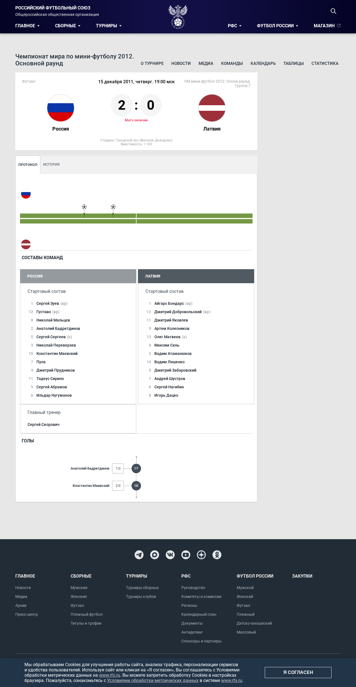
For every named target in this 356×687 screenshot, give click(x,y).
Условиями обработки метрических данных (153, 680)
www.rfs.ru (109, 675)
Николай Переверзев (56, 345)
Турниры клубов (141, 596)
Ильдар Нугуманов (54, 395)
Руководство (193, 587)
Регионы (189, 605)
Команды (232, 63)
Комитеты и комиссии (201, 596)
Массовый (246, 632)
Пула (41, 362)
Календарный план (198, 614)
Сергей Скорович (44, 424)
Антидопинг (192, 632)
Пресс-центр (26, 614)
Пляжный (245, 614)
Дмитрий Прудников (55, 370)
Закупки (302, 576)
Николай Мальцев (53, 320)
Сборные (65, 25)
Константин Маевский (57, 353)
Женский (245, 596)
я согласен (298, 672)
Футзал (77, 605)
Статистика (325, 63)
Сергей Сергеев (54, 337)
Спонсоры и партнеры (201, 641)
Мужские (79, 587)
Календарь (263, 63)
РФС (232, 25)
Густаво (48, 312)
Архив (20, 605)
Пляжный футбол (87, 614)
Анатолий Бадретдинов (58, 328)
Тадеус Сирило (50, 378)
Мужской (245, 587)
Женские (79, 596)
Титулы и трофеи (86, 623)
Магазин (324, 25)
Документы (192, 623)
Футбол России (275, 25)
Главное (25, 25)
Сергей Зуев (52, 303)
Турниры (106, 25)
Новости (181, 63)
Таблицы (293, 63)
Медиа (206, 63)
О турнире (152, 63)
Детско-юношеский (254, 623)
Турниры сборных (142, 587)
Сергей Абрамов (51, 387)
